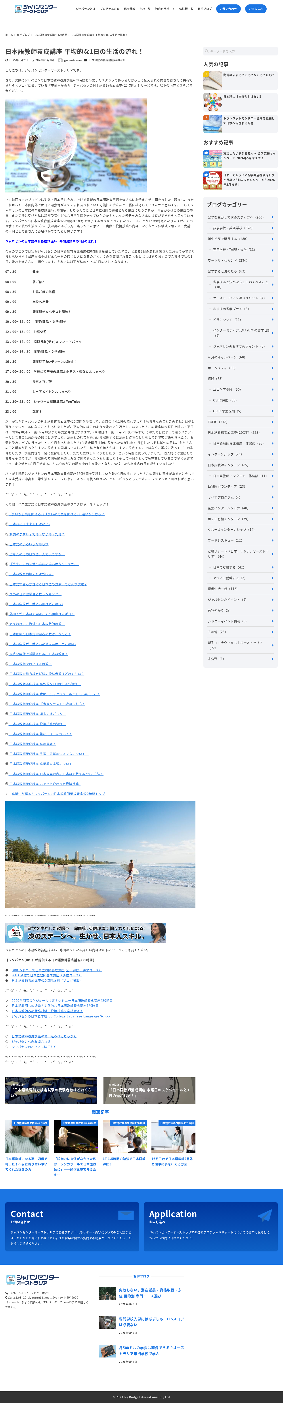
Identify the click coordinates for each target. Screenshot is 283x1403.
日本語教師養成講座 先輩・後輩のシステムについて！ (49, 753)
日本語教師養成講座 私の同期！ (32, 743)
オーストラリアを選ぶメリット (240, 298)
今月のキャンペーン (227, 357)
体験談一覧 (186, 9)
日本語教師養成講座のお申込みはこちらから (44, 1036)
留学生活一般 (224, 588)
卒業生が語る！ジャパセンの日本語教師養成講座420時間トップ (58, 793)
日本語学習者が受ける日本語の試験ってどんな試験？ (48, 584)
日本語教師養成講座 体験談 (239, 443)
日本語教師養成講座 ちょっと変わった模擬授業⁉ (45, 783)
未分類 (217, 658)
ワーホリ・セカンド (228, 260)
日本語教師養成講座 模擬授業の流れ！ (37, 724)
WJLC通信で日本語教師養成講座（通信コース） (47, 975)
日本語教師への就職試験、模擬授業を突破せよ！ (47, 1011)
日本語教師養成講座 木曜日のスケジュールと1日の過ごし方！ (54, 694)
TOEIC (218, 422)
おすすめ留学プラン (232, 308)
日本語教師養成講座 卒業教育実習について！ (42, 763)
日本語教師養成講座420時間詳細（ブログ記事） (47, 980)
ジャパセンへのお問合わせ (31, 1041)
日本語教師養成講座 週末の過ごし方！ (37, 713)
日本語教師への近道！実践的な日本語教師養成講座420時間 (55, 1005)
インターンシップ (226, 454)
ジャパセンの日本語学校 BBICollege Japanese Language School (61, 1016)
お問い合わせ (228, 9)
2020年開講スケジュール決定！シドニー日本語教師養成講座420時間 (62, 1000)
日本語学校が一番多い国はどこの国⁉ (36, 604)
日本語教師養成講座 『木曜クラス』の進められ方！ (47, 704)
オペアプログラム (225, 497)
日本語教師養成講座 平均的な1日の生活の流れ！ (45, 684)
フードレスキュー (226, 540)
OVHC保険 (226, 400)
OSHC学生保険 (228, 411)
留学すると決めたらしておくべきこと (240, 284)
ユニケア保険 (228, 389)
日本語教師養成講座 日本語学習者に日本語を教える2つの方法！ (56, 774)
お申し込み (256, 9)
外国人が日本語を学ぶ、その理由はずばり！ (42, 614)
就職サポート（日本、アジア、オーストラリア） (238, 554)
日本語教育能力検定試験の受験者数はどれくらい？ (46, 673)
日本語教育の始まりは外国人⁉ (31, 574)
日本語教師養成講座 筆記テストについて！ (41, 734)
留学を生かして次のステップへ (237, 217)
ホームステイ (223, 368)
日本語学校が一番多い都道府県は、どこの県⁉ (42, 644)
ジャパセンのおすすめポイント (240, 346)
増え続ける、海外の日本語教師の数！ (37, 624)
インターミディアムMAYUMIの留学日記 (242, 333)
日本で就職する (229, 567)
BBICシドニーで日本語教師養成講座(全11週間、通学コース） (57, 970)
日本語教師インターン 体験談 (241, 475)
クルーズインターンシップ (232, 529)
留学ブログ (205, 9)
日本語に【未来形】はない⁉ (29, 524)
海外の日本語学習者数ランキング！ (35, 594)
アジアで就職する (230, 578)
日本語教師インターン (229, 465)
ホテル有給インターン (229, 519)
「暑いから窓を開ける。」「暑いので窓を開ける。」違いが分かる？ (57, 514)
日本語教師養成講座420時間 (107, 60)
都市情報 (129, 9)
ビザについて (228, 319)
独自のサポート (165, 9)
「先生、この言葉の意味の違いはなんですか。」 (44, 564)
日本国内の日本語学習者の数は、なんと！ (40, 634)
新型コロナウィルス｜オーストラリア (235, 645)
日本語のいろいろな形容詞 (29, 544)
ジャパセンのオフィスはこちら (34, 1046)
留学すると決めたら (227, 271)
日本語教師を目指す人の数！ (30, 664)
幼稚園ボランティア (227, 486)
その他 (218, 631)
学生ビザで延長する (228, 238)
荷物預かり (220, 610)
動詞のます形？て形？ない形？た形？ (37, 534)
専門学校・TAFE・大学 (235, 249)
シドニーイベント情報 (228, 621)
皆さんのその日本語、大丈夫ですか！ (37, 554)
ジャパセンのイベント (228, 599)
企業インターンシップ (229, 508)
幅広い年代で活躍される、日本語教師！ (38, 654)
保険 (216, 378)
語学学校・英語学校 (234, 228)
